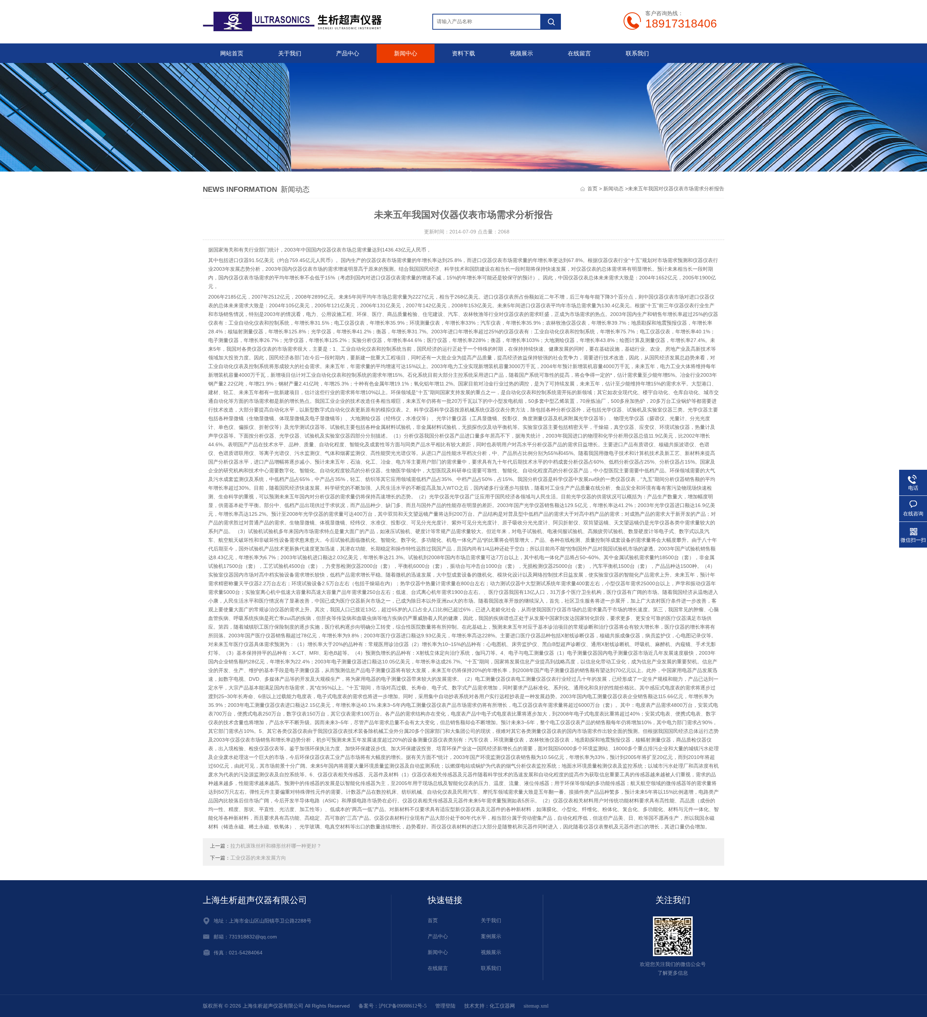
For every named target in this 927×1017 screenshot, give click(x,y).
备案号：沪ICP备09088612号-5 (392, 1006)
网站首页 (231, 53)
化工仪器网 (502, 1006)
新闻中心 (405, 53)
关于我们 (289, 53)
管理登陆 (445, 1006)
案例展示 (491, 936)
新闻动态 (613, 188)
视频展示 (521, 53)
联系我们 (637, 53)
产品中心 (347, 53)
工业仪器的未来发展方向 (258, 858)
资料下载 (463, 53)
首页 (592, 188)
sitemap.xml (536, 1006)
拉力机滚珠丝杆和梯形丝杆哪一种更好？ (276, 846)
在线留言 (579, 53)
